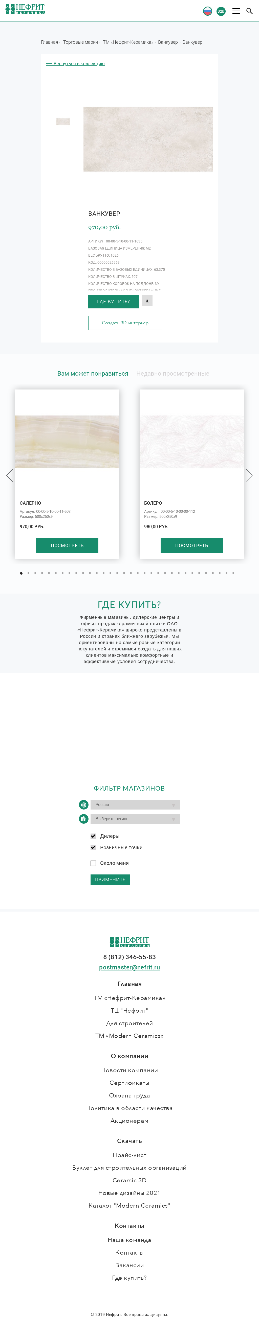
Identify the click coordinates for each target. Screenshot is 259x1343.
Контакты (129, 1253)
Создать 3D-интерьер (125, 323)
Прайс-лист (129, 1155)
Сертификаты (129, 1083)
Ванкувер (168, 42)
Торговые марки (80, 42)
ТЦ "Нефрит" (129, 1011)
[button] (21, 573)
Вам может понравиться (92, 373)
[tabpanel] (63, 122)
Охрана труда (129, 1095)
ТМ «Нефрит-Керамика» (128, 42)
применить (110, 880)
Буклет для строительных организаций (129, 1168)
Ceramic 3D (130, 1180)
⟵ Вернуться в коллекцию (75, 63)
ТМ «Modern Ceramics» (129, 1036)
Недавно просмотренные (172, 373)
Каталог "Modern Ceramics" (130, 1206)
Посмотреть (67, 545)
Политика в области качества (129, 1108)
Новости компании (129, 1070)
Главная (49, 42)
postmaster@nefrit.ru (129, 967)
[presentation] (9, 475)
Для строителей (129, 1023)
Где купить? (113, 302)
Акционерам (130, 1121)
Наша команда (129, 1240)
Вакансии (129, 1265)
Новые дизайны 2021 (129, 1193)
